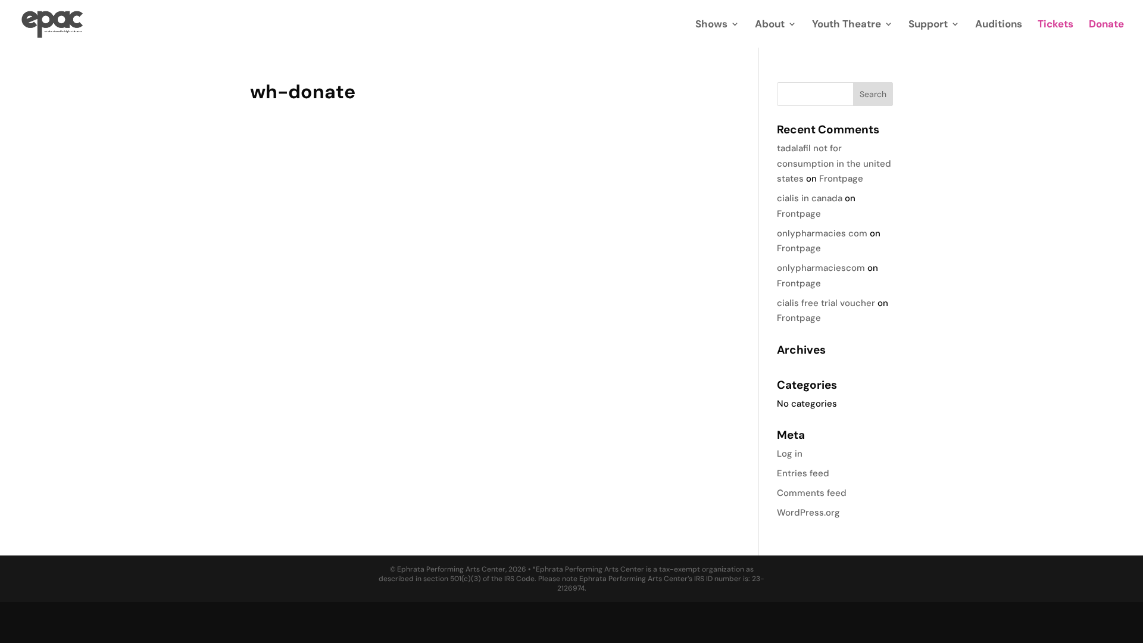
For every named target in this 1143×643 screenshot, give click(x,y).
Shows (711, 25)
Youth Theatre (846, 25)
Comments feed (812, 493)
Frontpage (841, 179)
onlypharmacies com (822, 233)
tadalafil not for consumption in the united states (834, 163)
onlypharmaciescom (821, 268)
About (770, 25)
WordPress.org (808, 513)
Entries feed (803, 473)
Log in (789, 454)
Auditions (998, 25)
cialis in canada (809, 198)
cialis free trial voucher (826, 303)
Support (928, 25)
